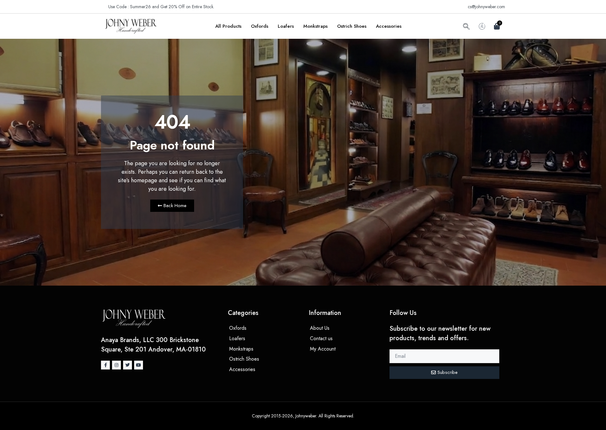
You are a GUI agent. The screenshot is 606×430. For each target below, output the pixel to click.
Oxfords (259, 26)
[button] (466, 27)
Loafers (286, 26)
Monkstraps (315, 26)
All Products (228, 26)
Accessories (388, 26)
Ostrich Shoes (351, 26)
